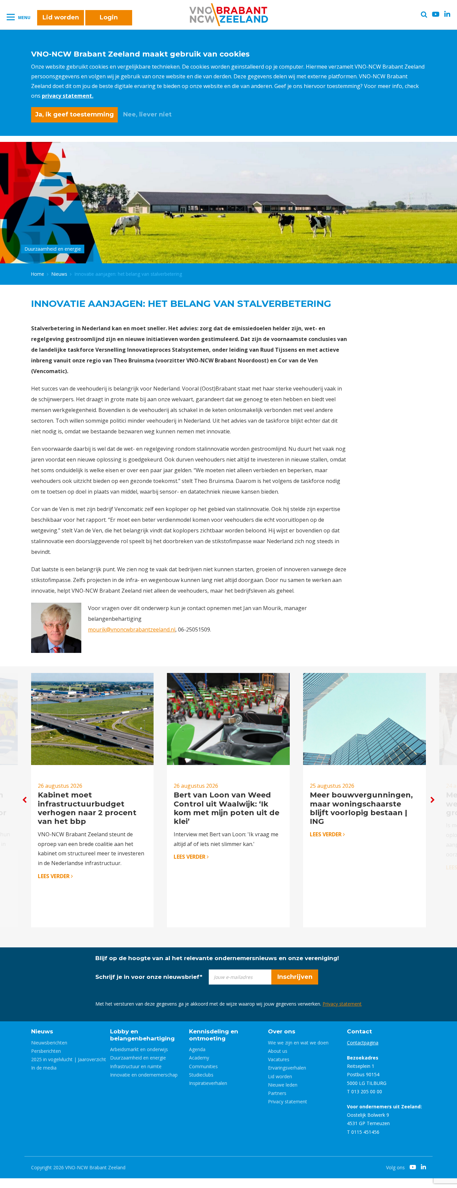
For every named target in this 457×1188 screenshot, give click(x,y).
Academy (199, 1057)
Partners (277, 1093)
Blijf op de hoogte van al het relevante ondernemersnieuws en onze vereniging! (217, 958)
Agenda (197, 1049)
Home (37, 274)
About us (277, 1051)
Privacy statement (342, 1004)
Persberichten (46, 1051)
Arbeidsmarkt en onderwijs (139, 1049)
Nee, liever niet (147, 114)
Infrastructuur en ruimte (136, 1066)
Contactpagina (362, 1042)
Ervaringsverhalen (287, 1068)
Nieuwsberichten (49, 1042)
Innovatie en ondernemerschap (144, 1075)
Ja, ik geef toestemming (74, 114)
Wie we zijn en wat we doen (298, 1042)
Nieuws (59, 274)
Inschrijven (294, 977)
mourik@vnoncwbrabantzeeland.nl (131, 629)
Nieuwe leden (282, 1085)
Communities (203, 1066)
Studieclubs (201, 1075)
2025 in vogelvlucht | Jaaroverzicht (68, 1059)
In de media (44, 1068)
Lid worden (60, 17)
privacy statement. (67, 95)
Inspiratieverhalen (208, 1083)
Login (109, 17)
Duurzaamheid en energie (138, 1057)
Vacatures (278, 1059)
